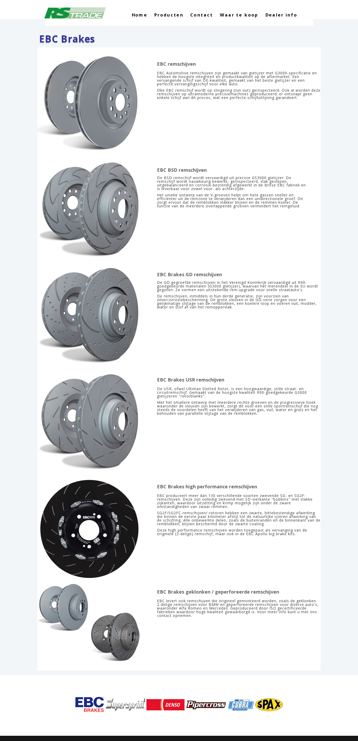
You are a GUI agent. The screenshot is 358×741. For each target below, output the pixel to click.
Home (139, 15)
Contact (201, 15)
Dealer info (281, 15)
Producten (168, 15)
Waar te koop (239, 15)
